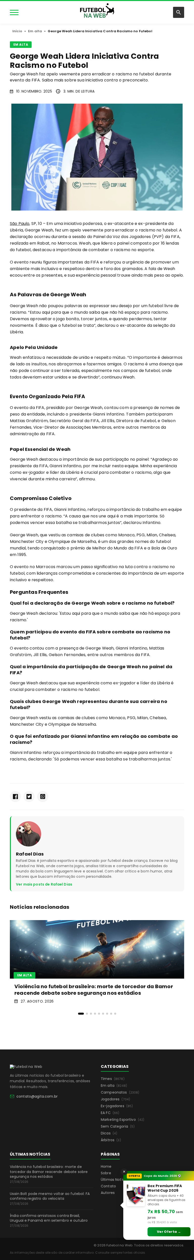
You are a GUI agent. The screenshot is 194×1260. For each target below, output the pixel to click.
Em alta (35, 31)
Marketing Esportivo (122, 1119)
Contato (108, 1186)
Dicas (109, 1133)
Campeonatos (120, 1092)
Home (106, 1166)
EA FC (110, 1112)
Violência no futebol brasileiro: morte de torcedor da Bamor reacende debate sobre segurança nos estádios (49, 1174)
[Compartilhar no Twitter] (29, 796)
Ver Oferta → (169, 1231)
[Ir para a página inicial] (26, 1067)
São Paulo (19, 223)
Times (113, 1078)
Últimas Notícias (115, 1179)
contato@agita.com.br (37, 1096)
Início (17, 31)
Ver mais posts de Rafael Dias (44, 884)
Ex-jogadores (117, 1105)
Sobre (106, 1173)
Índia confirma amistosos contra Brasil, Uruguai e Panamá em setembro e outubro (49, 1220)
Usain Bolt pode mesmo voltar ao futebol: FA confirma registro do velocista (50, 1198)
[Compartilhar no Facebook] (15, 796)
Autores (108, 1192)
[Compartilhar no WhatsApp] (42, 796)
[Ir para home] (97, 11)
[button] (81, 1014)
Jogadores (115, 1099)
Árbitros (111, 1139)
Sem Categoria (118, 1126)
